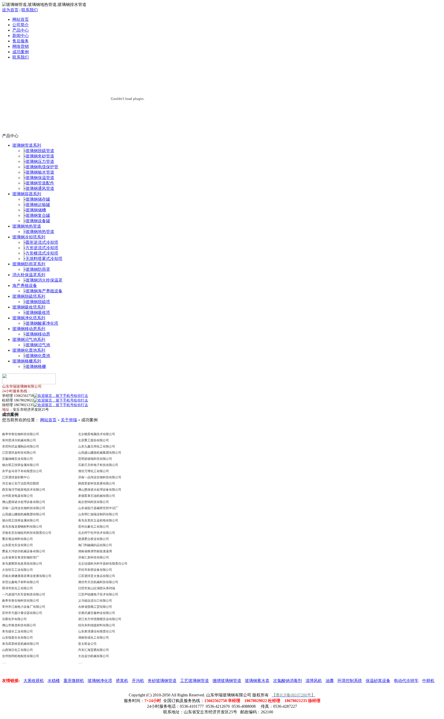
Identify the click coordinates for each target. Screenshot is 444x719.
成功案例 (20, 52)
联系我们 (29, 10)
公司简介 (20, 25)
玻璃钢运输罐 (37, 204)
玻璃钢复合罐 (37, 215)
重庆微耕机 (73, 680)
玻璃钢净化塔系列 (28, 318)
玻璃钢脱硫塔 (37, 302)
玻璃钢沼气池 (37, 345)
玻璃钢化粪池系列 (28, 350)
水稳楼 (54, 680)
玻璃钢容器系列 (26, 194)
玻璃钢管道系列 (26, 145)
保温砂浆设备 (378, 680)
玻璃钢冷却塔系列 (28, 237)
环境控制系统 (349, 680)
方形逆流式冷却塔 (41, 248)
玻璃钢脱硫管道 (39, 150)
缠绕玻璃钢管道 (226, 680)
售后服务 (20, 41)
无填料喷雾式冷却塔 (43, 258)
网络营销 (20, 46)
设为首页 (10, 10)
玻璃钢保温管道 (39, 177)
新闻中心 (20, 35)
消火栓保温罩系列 (28, 275)
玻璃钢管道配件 (39, 183)
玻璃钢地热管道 (26, 226)
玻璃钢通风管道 (39, 188)
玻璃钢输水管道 (39, 172)
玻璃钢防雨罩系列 (28, 264)
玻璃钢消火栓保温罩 (43, 280)
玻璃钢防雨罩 (37, 269)
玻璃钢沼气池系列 (28, 339)
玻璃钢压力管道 (39, 161)
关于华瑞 (69, 420)
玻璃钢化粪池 (37, 355)
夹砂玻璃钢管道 (162, 680)
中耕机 (428, 680)
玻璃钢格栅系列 (26, 361)
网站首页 (20, 19)
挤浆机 (122, 680)
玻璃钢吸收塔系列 (28, 307)
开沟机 (138, 680)
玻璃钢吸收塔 (37, 312)
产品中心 (20, 30)
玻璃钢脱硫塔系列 (28, 296)
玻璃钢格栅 (35, 366)
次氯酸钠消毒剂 (287, 680)
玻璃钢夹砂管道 (39, 156)
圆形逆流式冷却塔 (41, 242)
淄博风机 (314, 680)
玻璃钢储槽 (35, 210)
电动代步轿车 (406, 680)
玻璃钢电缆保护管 (41, 167)
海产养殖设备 (24, 285)
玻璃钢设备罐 (37, 221)
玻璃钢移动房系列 (28, 328)
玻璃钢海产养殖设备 (43, 291)
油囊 (330, 680)
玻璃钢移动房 (37, 334)
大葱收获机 (33, 680)
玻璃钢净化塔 (100, 680)
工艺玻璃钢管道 (194, 680)
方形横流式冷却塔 (41, 253)
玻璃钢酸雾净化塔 (41, 323)
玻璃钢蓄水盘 (257, 680)
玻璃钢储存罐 (37, 199)
